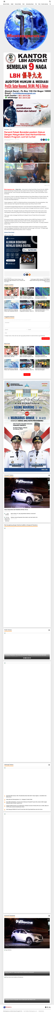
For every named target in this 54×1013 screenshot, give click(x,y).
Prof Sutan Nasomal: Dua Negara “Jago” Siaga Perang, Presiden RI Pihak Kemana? (26, 655)
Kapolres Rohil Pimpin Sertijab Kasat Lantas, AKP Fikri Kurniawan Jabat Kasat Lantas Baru (11, 297)
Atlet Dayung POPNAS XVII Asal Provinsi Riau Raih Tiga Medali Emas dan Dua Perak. (24, 809)
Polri (5, 140)
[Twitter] (27, 275)
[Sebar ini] (41, 140)
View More (27, 374)
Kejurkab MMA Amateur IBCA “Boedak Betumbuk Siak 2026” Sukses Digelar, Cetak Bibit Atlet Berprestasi (26, 796)
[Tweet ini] (44, 140)
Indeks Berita (41, 1011)
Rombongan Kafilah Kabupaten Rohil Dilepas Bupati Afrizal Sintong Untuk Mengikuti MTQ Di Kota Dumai (40, 279)
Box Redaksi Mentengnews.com (30, 1011)
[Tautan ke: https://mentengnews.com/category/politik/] (49, 630)
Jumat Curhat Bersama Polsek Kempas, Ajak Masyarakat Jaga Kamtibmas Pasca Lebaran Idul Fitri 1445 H (14, 279)
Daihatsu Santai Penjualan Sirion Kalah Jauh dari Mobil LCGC (24, 517)
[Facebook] (24, 275)
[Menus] (4, 1)
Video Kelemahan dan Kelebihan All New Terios (16, 509)
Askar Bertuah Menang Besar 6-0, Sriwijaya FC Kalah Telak (19, 799)
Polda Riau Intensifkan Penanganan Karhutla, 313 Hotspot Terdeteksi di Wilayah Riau (41, 297)
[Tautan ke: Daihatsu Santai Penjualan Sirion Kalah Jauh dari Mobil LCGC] (7, 519)
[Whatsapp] (48, 140)
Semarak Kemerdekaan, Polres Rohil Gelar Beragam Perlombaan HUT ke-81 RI (42, 310)
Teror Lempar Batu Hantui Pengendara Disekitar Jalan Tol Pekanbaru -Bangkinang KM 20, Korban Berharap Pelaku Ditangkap (27, 310)
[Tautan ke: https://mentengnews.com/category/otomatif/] (49, 475)
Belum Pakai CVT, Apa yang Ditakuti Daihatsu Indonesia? (23, 513)
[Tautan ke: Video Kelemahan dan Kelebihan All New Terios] (27, 493)
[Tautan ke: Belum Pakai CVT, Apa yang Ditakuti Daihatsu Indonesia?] (7, 514)
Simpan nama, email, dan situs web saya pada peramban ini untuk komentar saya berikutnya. (25, 335)
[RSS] (29, 275)
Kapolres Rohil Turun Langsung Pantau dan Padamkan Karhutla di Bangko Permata (11, 310)
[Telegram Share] (46, 140)
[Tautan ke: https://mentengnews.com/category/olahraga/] (49, 765)
